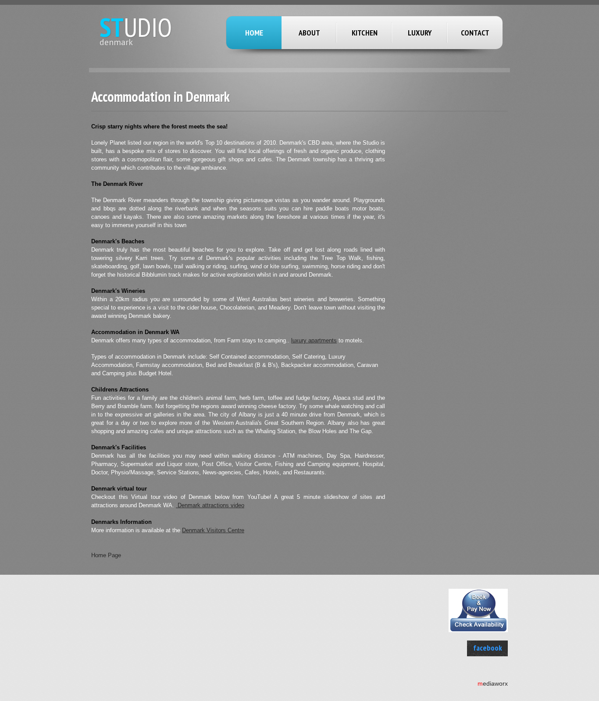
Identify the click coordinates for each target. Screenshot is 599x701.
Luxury (420, 33)
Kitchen (365, 33)
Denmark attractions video (210, 505)
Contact (475, 33)
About (309, 33)
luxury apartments (314, 340)
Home (254, 33)
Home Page (106, 555)
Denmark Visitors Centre (213, 530)
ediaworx (493, 683)
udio (136, 27)
